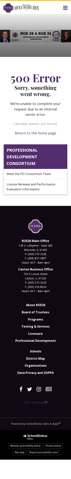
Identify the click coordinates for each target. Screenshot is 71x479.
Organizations (36, 365)
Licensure (35, 334)
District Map (35, 358)
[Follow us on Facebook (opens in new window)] (21, 389)
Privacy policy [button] (53, 445)
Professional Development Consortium (22, 156)
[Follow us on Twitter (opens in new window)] (29, 389)
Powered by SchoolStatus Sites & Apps (35, 423)
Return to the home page (35, 133)
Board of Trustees (35, 312)
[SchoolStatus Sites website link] (35, 437)
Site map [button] (19, 452)
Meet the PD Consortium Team (29, 174)
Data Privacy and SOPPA (35, 373)
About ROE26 (35, 305)
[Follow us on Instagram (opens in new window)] (39, 389)
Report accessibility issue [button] (43, 452)
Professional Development (35, 341)
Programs (35, 319)
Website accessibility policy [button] (25, 445)
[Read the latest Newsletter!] (49, 389)
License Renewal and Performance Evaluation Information (31, 186)
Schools (35, 351)
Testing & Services (35, 326)
